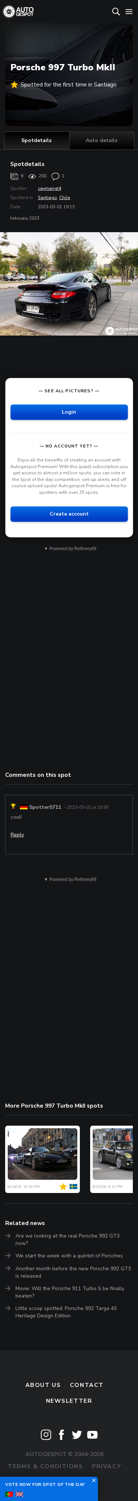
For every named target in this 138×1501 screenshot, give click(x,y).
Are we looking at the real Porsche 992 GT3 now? (67, 1239)
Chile (64, 198)
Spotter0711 (45, 807)
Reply (17, 834)
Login (69, 411)
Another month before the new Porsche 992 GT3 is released (73, 1272)
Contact (87, 1385)
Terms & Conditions (45, 1466)
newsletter (69, 1401)
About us (43, 1385)
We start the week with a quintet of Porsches (69, 1255)
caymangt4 (49, 188)
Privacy (106, 1466)
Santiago (47, 198)
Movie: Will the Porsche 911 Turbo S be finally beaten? (69, 1292)
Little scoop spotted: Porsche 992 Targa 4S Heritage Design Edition (66, 1312)
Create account (69, 513)
